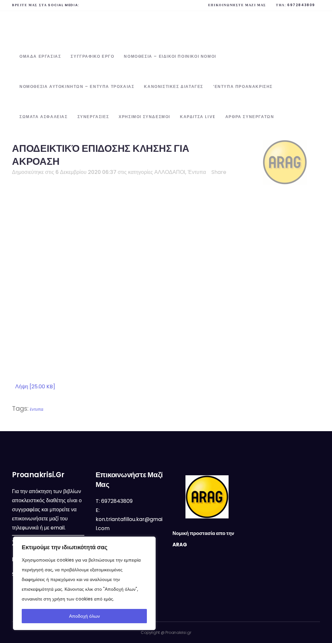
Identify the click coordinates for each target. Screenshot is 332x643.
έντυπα (36, 409)
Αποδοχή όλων (84, 616)
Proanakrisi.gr (178, 632)
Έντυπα (197, 172)
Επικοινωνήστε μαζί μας (237, 5)
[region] (84, 583)
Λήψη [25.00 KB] (35, 386)
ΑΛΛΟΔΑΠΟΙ (169, 172)
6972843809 (301, 5)
